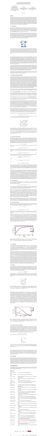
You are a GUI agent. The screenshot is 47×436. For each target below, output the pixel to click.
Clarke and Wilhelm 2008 (33, 30)
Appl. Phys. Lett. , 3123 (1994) (32, 381)
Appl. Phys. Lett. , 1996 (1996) (32, 391)
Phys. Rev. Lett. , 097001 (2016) (32, 397)
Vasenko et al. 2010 (12, 62)
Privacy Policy (26, 435)
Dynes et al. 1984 (20, 94)
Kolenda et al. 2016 (34, 67)
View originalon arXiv (29, 431)
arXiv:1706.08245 (33, 412)
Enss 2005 (27, 37)
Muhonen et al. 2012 (32, 36)
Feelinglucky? (20, 431)
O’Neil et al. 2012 (35, 61)
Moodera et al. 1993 (24, 178)
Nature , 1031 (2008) (27, 372)
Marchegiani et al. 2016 (32, 85)
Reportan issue (26, 431)
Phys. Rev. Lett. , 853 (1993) (31, 415)
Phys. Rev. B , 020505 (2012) (24, 423)
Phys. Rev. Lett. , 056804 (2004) (24, 393)
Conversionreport (23, 431)
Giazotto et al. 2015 (32, 111)
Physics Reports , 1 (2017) (32, 419)
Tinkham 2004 (30, 89)
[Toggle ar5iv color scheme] (10, 435)
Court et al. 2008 (22, 329)
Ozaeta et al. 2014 (20, 67)
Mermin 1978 (26, 102)
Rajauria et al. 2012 (17, 329)
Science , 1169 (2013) (29, 374)
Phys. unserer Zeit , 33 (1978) (25, 409)
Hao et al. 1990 (29, 178)
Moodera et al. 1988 (19, 178)
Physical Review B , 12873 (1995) (28, 382)
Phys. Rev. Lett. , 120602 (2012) (27, 400)
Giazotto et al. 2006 (27, 36)
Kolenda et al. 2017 (12, 68)
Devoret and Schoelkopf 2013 (13, 31)
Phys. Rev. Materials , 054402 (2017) (25, 418)
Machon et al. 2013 (25, 67)
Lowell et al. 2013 (30, 61)
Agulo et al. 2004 (12, 329)
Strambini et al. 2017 (33, 178)
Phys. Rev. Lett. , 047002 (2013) (31, 396)
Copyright (23, 435)
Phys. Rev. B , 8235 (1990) (30, 416)
